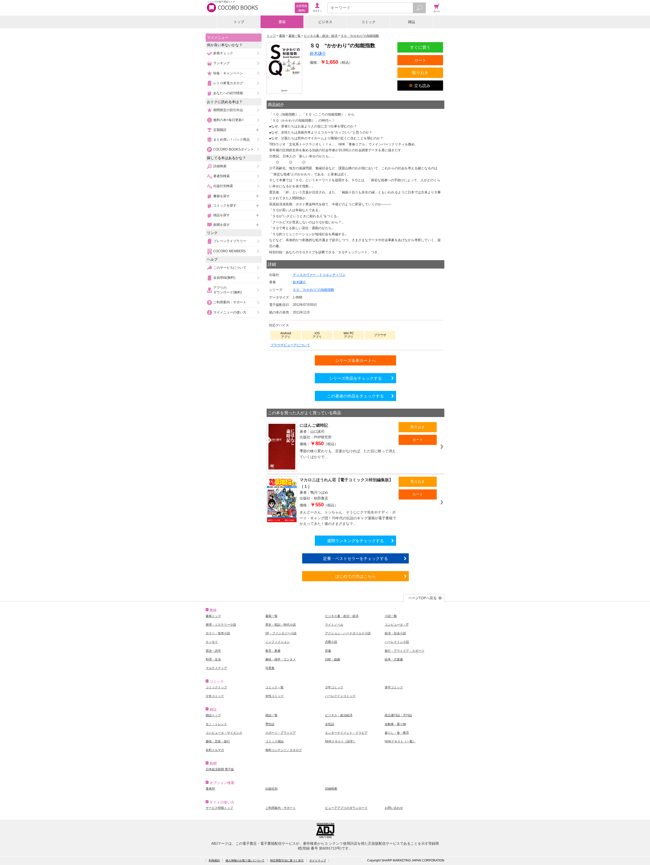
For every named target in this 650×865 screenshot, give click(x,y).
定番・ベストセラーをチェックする (355, 558)
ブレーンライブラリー (229, 241)
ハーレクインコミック (340, 696)
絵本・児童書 (394, 659)
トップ (239, 22)
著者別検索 (221, 176)
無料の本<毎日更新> (228, 120)
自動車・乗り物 (395, 724)
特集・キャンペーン (228, 73)
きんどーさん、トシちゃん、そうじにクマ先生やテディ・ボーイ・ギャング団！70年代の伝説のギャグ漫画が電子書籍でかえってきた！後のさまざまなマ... (348, 518)
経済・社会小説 (395, 633)
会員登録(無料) (224, 277)
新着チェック (223, 53)
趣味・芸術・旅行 (218, 741)
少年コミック (334, 687)
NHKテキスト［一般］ (400, 741)
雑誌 (411, 22)
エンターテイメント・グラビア (346, 733)
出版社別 (271, 788)
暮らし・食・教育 (397, 733)
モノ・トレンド (216, 724)
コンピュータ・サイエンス (224, 733)
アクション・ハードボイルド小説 (348, 633)
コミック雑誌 (274, 741)
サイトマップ (317, 860)
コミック (368, 22)
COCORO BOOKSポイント (233, 149)
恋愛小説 (331, 642)
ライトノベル (334, 624)
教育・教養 (273, 651)
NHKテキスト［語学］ (340, 741)
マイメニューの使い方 (229, 312)
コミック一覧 (274, 687)
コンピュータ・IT (397, 624)
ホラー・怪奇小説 (218, 633)
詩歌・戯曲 (332, 659)
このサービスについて (229, 268)
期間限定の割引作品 (228, 110)
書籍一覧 (271, 616)
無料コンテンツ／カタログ (283, 750)
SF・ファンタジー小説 (281, 633)
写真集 (269, 668)
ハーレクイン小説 (397, 642)
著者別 (210, 788)
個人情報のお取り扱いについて (245, 860)
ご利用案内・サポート (229, 302)
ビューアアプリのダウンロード (346, 808)
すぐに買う (420, 47)
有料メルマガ (215, 750)
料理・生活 (213, 659)
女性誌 (329, 724)
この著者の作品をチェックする (355, 396)
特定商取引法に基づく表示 (287, 860)
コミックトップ (216, 687)
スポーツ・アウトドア (280, 733)
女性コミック (274, 696)
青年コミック (394, 687)
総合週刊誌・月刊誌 (398, 715)
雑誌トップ (213, 715)
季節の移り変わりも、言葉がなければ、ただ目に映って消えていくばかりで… (348, 454)
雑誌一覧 (271, 715)
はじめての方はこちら (355, 576)
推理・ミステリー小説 (221, 624)
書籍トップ (213, 616)
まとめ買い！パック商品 (231, 139)
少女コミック (215, 696)
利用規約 (214, 860)
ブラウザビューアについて (290, 345)
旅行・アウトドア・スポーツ (404, 651)
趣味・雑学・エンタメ (280, 659)
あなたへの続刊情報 (228, 93)
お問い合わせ (394, 808)
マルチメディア (216, 668)
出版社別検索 (223, 186)
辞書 (328, 651)
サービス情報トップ (219, 808)
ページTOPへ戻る (422, 598)
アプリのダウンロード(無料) (227, 290)
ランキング (221, 63)
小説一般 (391, 616)
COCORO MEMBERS (229, 251)
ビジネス (325, 22)
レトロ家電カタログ (228, 83)
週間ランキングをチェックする (355, 540)
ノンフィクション (277, 642)
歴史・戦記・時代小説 (280, 624)
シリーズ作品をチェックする (355, 378)
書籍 (282, 22)
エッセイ (212, 642)
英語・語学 (213, 651)
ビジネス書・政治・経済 (342, 616)
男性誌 (269, 724)
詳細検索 (219, 166)
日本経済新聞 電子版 (220, 769)
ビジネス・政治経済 (338, 715)
